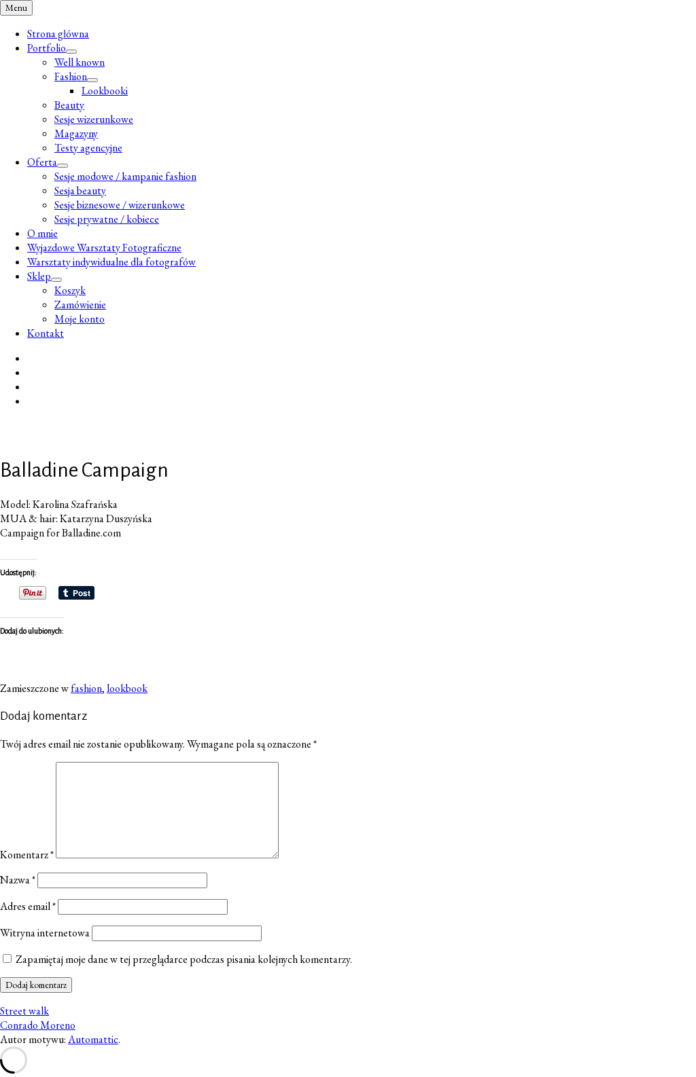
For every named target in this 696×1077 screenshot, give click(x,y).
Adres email (28, 906)
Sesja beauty (80, 190)
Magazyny (76, 133)
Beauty (69, 105)
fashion (86, 688)
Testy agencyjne (88, 148)
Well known (79, 62)
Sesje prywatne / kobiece (106, 219)
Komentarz (27, 854)
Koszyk (70, 290)
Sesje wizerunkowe (93, 119)
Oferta (42, 162)
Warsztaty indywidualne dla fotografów (111, 262)
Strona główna (58, 33)
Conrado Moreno (37, 1025)
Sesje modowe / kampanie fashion (125, 176)
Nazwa (17, 880)
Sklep (39, 276)
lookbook (127, 688)
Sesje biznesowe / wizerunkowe (119, 205)
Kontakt (45, 333)
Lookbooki (105, 91)
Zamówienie (80, 304)
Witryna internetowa (45, 933)
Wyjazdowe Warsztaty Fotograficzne (104, 247)
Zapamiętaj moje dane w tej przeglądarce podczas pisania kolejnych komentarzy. (184, 959)
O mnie (42, 233)
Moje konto (79, 319)
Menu (16, 8)
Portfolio (46, 48)
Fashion (70, 76)
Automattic (93, 1039)
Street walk (24, 1011)
